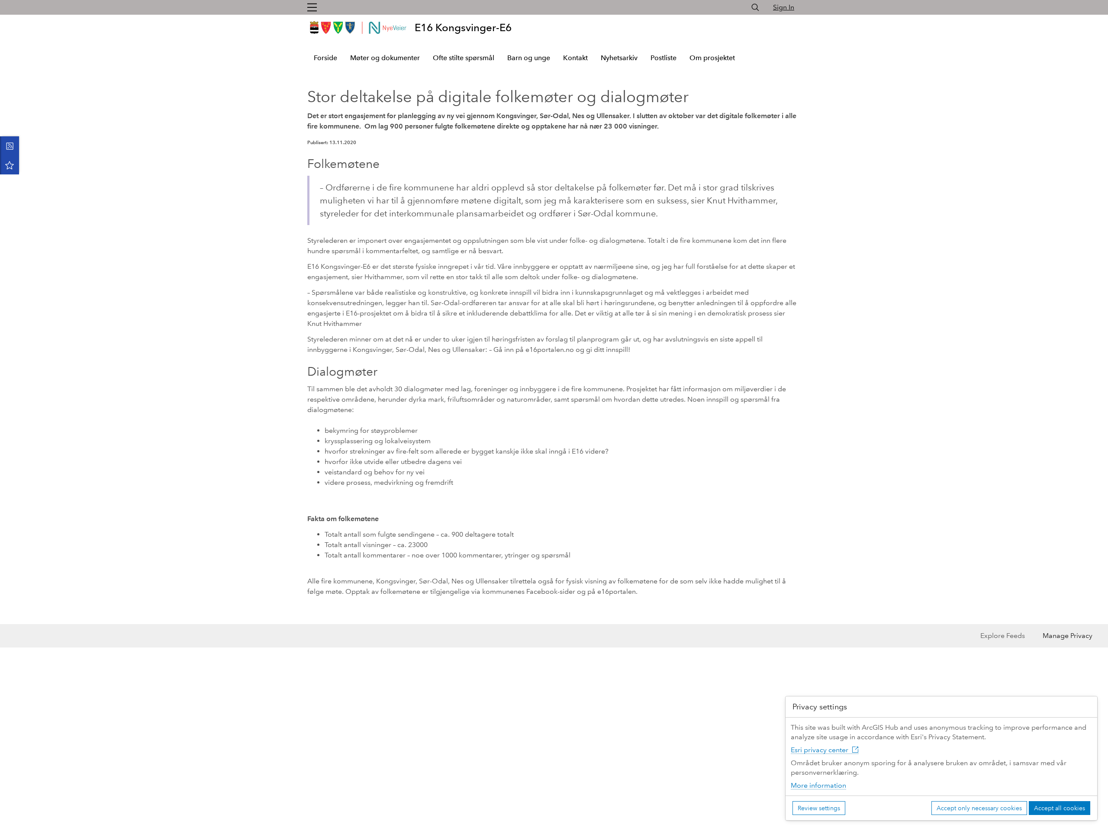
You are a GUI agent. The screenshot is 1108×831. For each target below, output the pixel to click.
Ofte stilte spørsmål (463, 58)
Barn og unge (528, 58)
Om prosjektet (712, 58)
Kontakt (575, 58)
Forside (325, 58)
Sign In (783, 7)
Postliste (663, 58)
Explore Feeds (1002, 635)
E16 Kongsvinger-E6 (463, 27)
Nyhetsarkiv (619, 58)
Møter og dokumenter (385, 58)
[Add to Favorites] (9, 164)
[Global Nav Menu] (312, 7)
